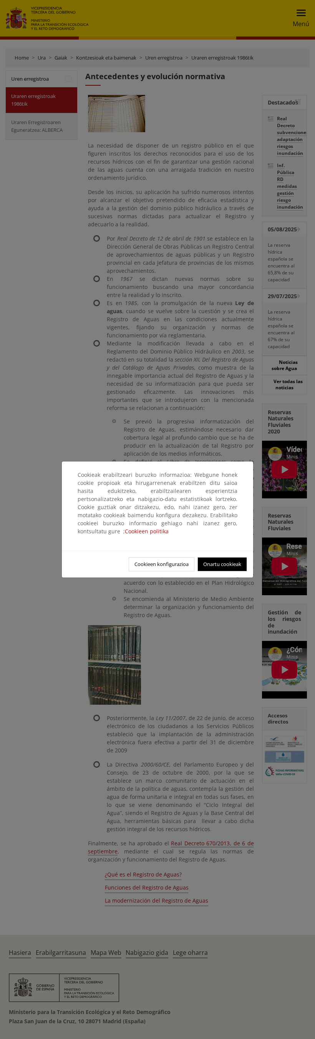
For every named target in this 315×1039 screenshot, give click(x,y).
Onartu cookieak (222, 564)
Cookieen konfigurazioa (161, 564)
